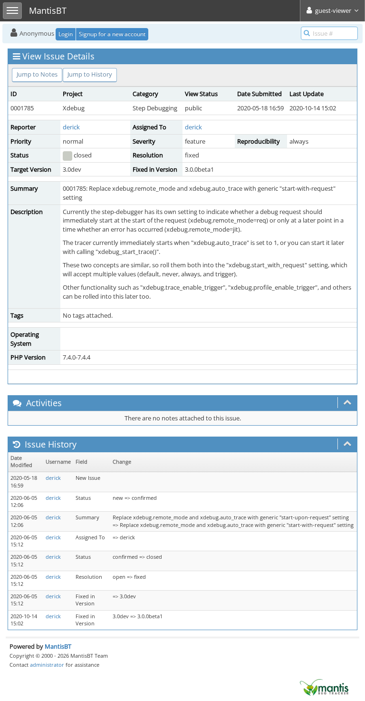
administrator (47, 664)
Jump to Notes (37, 74)
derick (71, 127)
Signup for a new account (112, 34)
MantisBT (58, 646)
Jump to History (89, 74)
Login (65, 34)
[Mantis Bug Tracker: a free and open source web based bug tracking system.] (324, 686)
